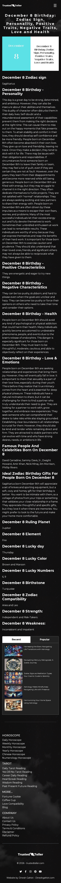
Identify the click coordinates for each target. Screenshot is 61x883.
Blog (5, 807)
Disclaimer (8, 832)
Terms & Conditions (13, 828)
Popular (45, 639)
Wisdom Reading (12, 782)
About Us (7, 817)
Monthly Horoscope (14, 747)
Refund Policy (10, 835)
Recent (16, 639)
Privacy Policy (10, 824)
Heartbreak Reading (14, 779)
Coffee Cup (9, 800)
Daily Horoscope (11, 740)
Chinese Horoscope (13, 754)
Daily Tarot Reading (14, 768)
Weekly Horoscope (13, 743)
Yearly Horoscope (12, 750)
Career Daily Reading (14, 775)
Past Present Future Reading (19, 786)
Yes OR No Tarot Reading (17, 771)
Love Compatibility (13, 803)
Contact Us (8, 821)
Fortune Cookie (11, 796)
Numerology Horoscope (16, 757)
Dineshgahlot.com (44, 877)
